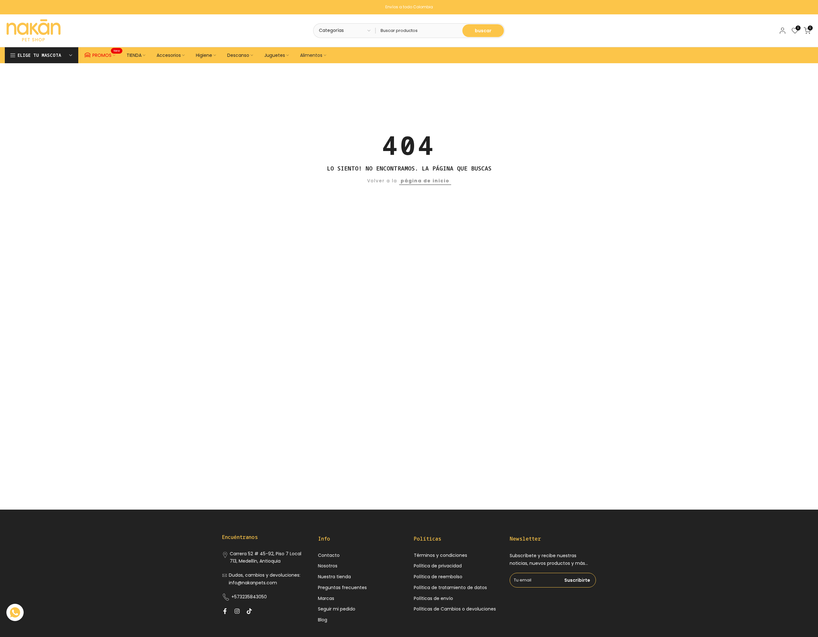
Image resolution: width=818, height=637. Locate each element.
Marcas (326, 598)
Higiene (204, 55)
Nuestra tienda (334, 576)
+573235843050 (249, 597)
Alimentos (311, 55)
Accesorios (169, 55)
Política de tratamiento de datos (450, 587)
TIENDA (134, 55)
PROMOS (106, 54)
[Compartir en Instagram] (237, 611)
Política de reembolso (438, 576)
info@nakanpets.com (253, 583)
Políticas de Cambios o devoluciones (455, 609)
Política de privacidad (438, 566)
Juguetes (274, 55)
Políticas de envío (433, 598)
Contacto (329, 555)
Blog (322, 620)
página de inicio (425, 181)
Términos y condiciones (440, 555)
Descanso (238, 55)
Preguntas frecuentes (342, 587)
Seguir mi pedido (336, 609)
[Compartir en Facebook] (225, 611)
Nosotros (327, 566)
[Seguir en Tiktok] (249, 611)
